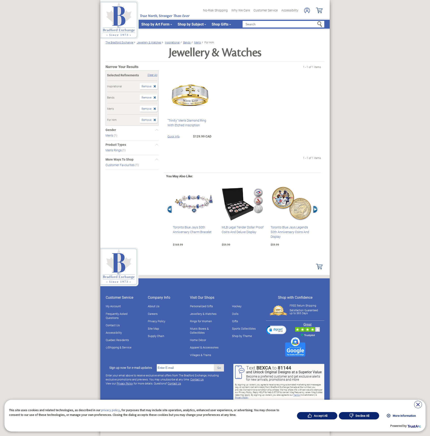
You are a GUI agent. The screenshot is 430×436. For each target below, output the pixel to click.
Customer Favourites (120, 165)
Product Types (115, 145)
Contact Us (113, 325)
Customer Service (266, 10)
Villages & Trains (200, 355)
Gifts (235, 321)
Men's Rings (113, 150)
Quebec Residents (117, 340)
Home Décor (198, 340)
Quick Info (174, 136)
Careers (153, 314)
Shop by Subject (191, 24)
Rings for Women (201, 321)
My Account (113, 306)
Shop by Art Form (155, 24)
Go (219, 368)
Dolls (235, 314)
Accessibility (289, 10)
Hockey (236, 306)
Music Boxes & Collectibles (199, 330)
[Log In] (307, 10)
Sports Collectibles (244, 328)
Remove (146, 86)
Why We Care (240, 10)
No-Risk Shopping (215, 10)
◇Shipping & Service (118, 347)
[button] (276, 330)
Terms (296, 394)
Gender (110, 130)
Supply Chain (156, 336)
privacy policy (110, 410)
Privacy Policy (156, 321)
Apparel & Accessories (204, 347)
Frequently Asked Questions (116, 316)
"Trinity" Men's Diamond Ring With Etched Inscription (187, 122)
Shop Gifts (220, 24)
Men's (109, 135)
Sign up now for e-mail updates (130, 367)
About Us (153, 306)
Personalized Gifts (201, 306)
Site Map (153, 328)
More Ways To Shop (119, 159)
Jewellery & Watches (203, 314)
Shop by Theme (242, 336)
